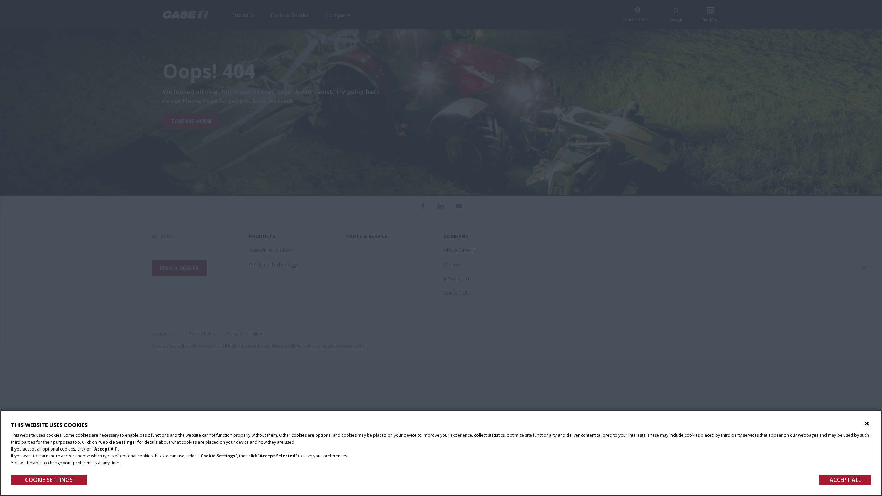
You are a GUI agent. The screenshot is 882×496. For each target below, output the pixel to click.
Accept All (845, 480)
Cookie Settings (49, 480)
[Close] (867, 424)
